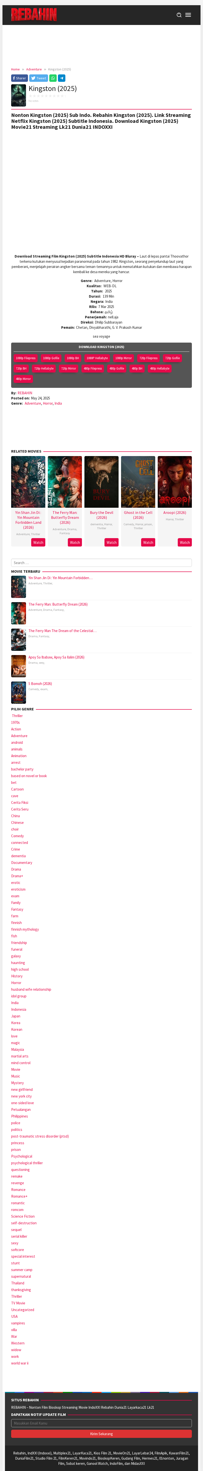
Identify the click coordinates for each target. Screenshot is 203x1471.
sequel (16, 1229)
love (14, 1036)
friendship (19, 942)
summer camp (21, 1269)
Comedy (129, 524)
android (17, 742)
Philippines (19, 1116)
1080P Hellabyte (97, 358)
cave (14, 795)
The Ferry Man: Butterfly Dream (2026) (65, 517)
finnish (16, 922)
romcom (17, 1209)
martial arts (19, 1056)
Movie (15, 1069)
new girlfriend (22, 1089)
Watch (38, 542)
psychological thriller (27, 1163)
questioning (20, 1169)
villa (14, 1329)
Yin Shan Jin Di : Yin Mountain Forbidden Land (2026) (28, 520)
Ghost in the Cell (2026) (138, 515)
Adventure (33, 403)
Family (16, 902)
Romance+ (19, 1196)
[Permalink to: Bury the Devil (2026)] (101, 481)
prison (148, 524)
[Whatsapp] (53, 78)
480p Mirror (23, 379)
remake (17, 1176)
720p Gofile (172, 358)
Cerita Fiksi (19, 802)
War (14, 1336)
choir (15, 829)
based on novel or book (29, 775)
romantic (18, 1203)
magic (15, 1042)
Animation (18, 755)
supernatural (21, 1276)
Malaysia (17, 1049)
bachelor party (22, 769)
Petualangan (21, 1109)
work (15, 1356)
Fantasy (65, 533)
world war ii (19, 1363)
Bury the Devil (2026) (101, 515)
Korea (15, 1022)
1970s (15, 722)
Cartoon (17, 789)
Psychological (21, 1156)
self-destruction (24, 1223)
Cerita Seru (19, 809)
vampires (18, 1323)
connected (19, 842)
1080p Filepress (25, 358)
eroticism (18, 889)
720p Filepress (148, 358)
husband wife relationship (31, 989)
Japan (15, 1016)
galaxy (16, 956)
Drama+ (17, 876)
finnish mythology (25, 929)
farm (14, 916)
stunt (15, 1263)
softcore (17, 1249)
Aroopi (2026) (174, 512)
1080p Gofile (51, 358)
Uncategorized (22, 1309)
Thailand (17, 1283)
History (17, 976)
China (15, 815)
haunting (18, 962)
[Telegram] (61, 78)
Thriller (35, 534)
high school (20, 969)
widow (16, 1349)
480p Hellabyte (159, 368)
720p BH (21, 368)
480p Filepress (93, 368)
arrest (16, 762)
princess (17, 1143)
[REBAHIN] (34, 14)
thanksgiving (21, 1289)
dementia (96, 524)
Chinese (17, 822)
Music (15, 1076)
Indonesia (18, 1009)
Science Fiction (23, 1216)
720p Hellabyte (43, 368)
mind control (20, 1062)
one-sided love (22, 1102)
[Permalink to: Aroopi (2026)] (174, 481)
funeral (16, 949)
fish (14, 936)
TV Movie (18, 1303)
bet (14, 782)
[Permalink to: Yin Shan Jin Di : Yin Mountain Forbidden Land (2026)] (28, 481)
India (58, 403)
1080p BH (73, 358)
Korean (16, 1029)
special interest (23, 1256)
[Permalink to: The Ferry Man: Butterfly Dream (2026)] (65, 481)
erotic (15, 882)
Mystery (17, 1082)
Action (16, 729)
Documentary (21, 862)
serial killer (19, 1236)
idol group (18, 996)
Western (18, 1343)
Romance (18, 1189)
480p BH (137, 368)
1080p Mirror (123, 358)
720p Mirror (68, 368)
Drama (71, 529)
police (15, 1122)
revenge (17, 1183)
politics (16, 1129)
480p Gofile (116, 368)
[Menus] (188, 15)
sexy (41, 662)
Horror (48, 403)
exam (44, 689)
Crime (15, 849)
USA (14, 1316)
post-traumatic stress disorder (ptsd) (40, 1136)
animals (17, 749)
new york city (21, 1096)
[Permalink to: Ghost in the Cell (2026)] (138, 481)
